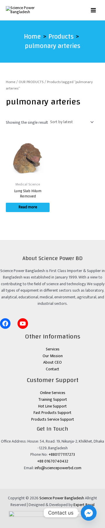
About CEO (52, 362)
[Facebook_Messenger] (89, 513)
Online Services (52, 393)
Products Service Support (52, 419)
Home (10, 82)
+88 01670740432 (52, 461)
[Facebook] (5, 323)
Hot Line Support (52, 406)
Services (53, 349)
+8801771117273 (61, 454)
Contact (52, 369)
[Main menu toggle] (93, 10)
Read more (28, 207)
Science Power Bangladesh (61, 498)
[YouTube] (23, 323)
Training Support (52, 399)
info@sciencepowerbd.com (58, 468)
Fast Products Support (52, 413)
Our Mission (53, 356)
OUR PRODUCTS (31, 82)
